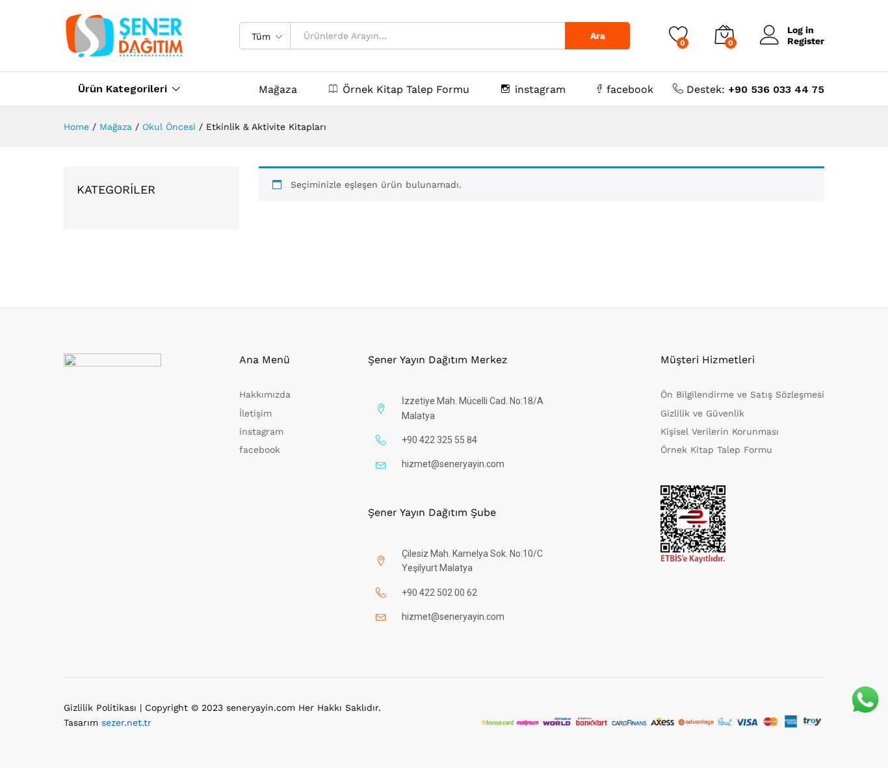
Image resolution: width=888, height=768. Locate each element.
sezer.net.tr (126, 722)
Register (805, 41)
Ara (597, 36)
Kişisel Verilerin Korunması (719, 431)
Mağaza (278, 89)
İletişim (255, 413)
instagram (540, 89)
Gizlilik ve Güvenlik (702, 413)
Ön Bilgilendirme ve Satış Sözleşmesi (742, 394)
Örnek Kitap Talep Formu (406, 89)
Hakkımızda (265, 394)
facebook (630, 89)
